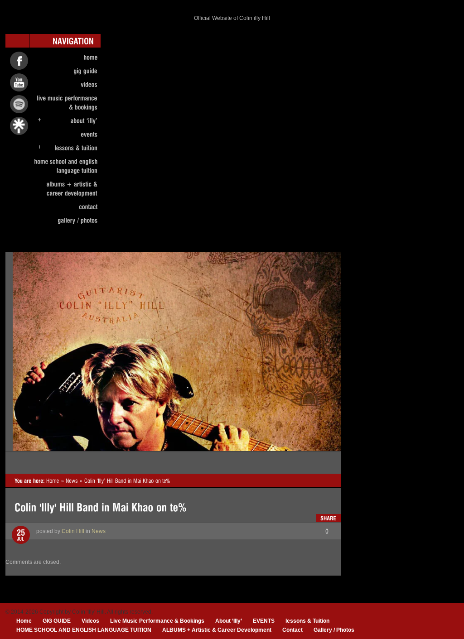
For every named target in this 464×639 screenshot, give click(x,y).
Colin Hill (73, 531)
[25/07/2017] (21, 535)
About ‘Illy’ (228, 621)
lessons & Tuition (307, 621)
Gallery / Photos (334, 630)
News (99, 531)
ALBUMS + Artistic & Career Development (216, 630)
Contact (292, 630)
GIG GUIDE (57, 621)
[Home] (52, 480)
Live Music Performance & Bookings (157, 621)
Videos (90, 621)
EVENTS (264, 621)
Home (24, 621)
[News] (72, 480)
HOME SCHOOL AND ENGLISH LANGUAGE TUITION (83, 630)
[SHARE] (328, 518)
